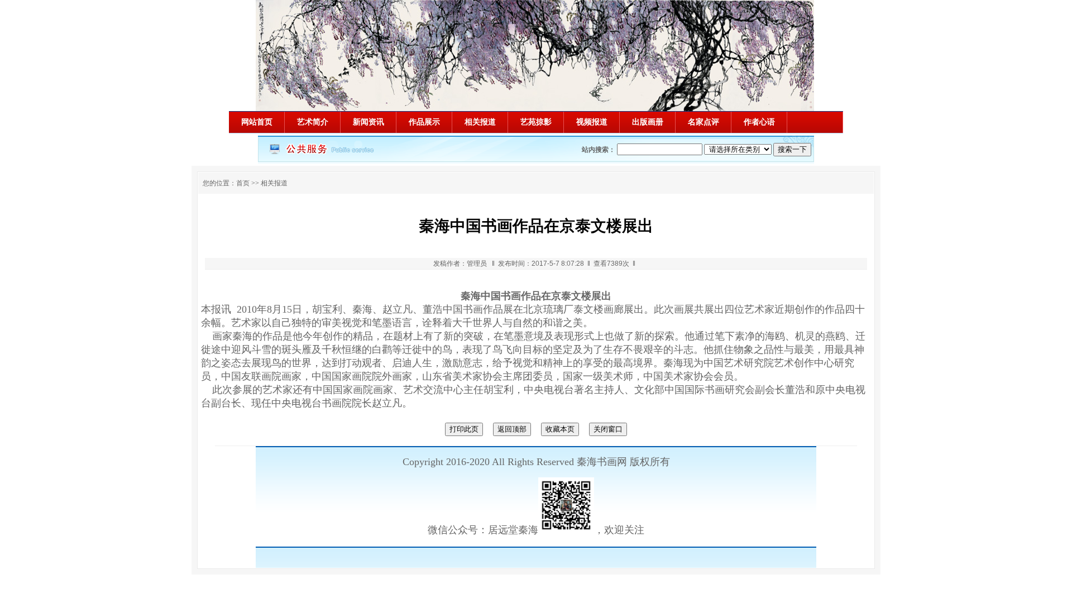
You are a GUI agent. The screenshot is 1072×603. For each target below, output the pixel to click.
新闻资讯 (368, 122)
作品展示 (424, 122)
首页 (243, 183)
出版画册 (647, 122)
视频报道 (591, 122)
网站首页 (256, 122)
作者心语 (759, 122)
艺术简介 (312, 122)
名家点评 (703, 122)
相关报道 (480, 122)
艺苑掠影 (536, 122)
